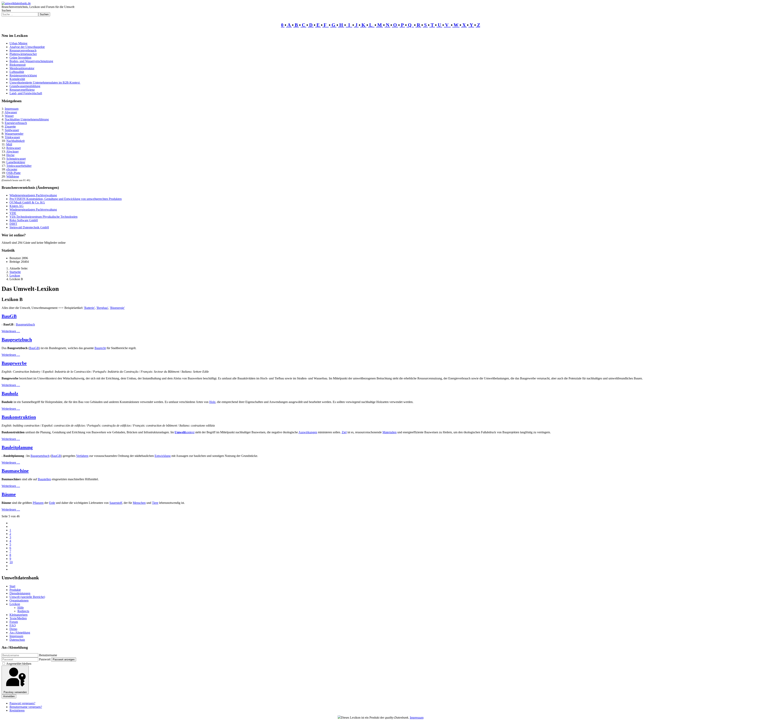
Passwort (44, 659)
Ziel (344, 432)
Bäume (9, 494)
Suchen (6, 10)
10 (11, 562)
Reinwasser (13, 148)
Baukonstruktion (19, 417)
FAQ (13, 625)
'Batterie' (89, 307)
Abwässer (12, 151)
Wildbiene (12, 176)
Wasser (9, 115)
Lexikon (15, 604)
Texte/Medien (18, 618)
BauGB (9, 316)
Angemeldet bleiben (18, 663)
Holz (212, 402)
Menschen (139, 502)
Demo (13, 629)
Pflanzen (38, 502)
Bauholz (10, 393)
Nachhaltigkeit (15, 140)
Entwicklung (163, 455)
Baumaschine (15, 470)
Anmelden (9, 696)
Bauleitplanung (17, 447)
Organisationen (19, 600)
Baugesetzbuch (25, 324)
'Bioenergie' (117, 307)
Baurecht (100, 348)
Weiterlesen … (11, 331)
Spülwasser (12, 130)
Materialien (389, 432)
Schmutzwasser (16, 158)
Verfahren (82, 455)
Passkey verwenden (15, 692)
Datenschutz (17, 639)
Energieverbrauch (16, 123)
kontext (189, 432)
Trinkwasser (12, 137)
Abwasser (11, 112)
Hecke (10, 155)
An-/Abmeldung (20, 632)
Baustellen (44, 479)
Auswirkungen (307, 432)
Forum (14, 622)
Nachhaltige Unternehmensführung (27, 119)
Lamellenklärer (15, 162)
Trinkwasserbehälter (19, 165)
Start (12, 586)
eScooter (11, 169)
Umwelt (180, 432)
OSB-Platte (13, 173)
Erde (52, 502)
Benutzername (48, 655)
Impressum (11, 108)
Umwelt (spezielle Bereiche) (27, 597)
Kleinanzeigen (19, 614)
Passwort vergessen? (22, 703)
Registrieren (17, 710)
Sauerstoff (115, 502)
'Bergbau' (102, 307)
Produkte (15, 589)
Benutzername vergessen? (26, 707)
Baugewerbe (14, 363)
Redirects (23, 611)
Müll (9, 144)
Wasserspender (14, 133)
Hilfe (20, 607)
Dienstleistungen (20, 593)
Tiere (155, 502)
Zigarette (10, 126)
